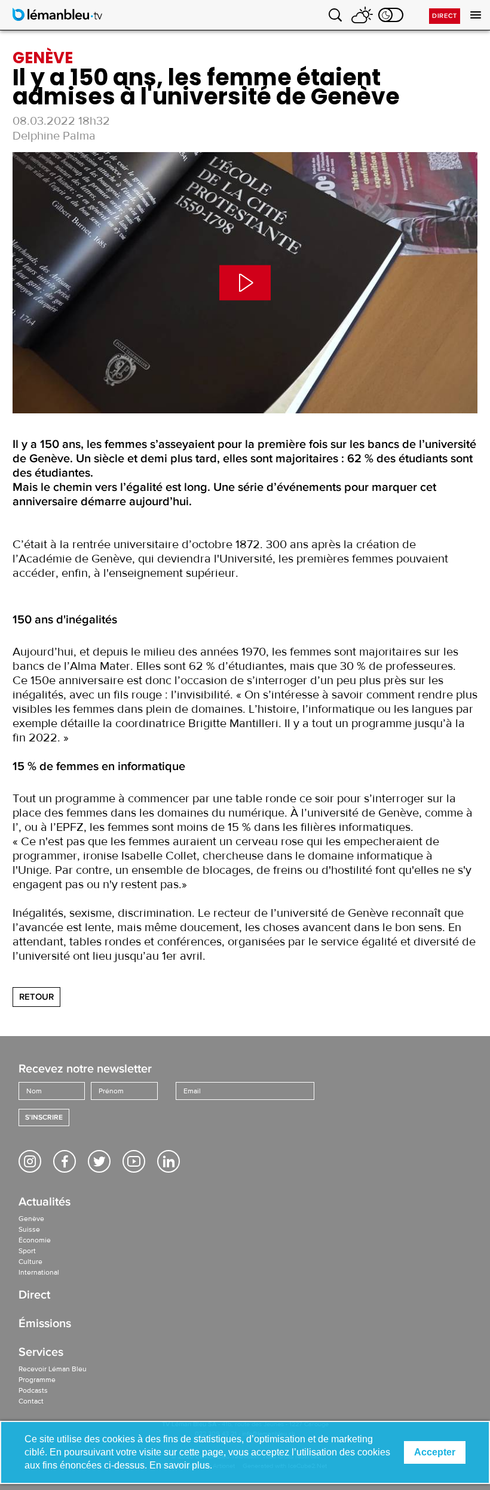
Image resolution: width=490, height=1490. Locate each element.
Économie (35, 1240)
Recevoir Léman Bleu (53, 1369)
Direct (444, 16)
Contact (31, 1401)
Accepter (434, 1452)
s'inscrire (44, 1117)
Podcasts (33, 1390)
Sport (27, 1251)
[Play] (245, 282)
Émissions (45, 1324)
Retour (36, 996)
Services (41, 1353)
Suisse (29, 1229)
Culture (30, 1261)
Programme (37, 1379)
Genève (31, 1218)
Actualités (45, 1203)
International (39, 1272)
